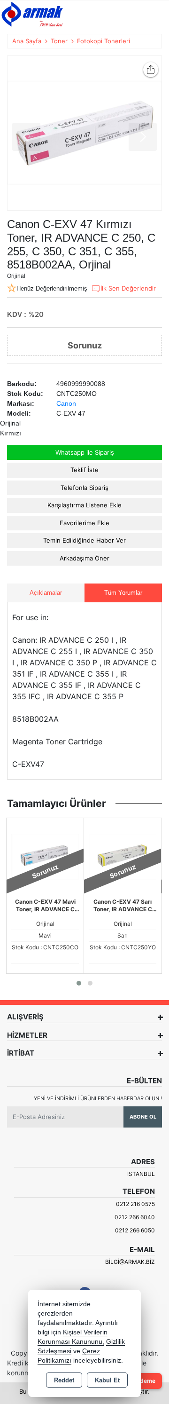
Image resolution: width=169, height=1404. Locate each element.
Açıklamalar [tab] (46, 592)
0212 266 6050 (135, 1230)
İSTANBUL (141, 1173)
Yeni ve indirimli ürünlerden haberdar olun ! (98, 1098)
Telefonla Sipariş (84, 487)
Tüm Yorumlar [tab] (123, 592)
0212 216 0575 (135, 1203)
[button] (78, 983)
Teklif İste (84, 469)
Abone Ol (143, 1116)
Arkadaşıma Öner (84, 558)
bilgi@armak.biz (130, 1261)
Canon (66, 403)
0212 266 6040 (135, 1217)
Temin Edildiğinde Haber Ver (84, 540)
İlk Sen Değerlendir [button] (128, 288)
